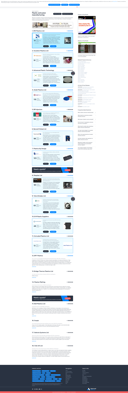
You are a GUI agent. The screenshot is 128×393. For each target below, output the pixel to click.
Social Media (68, 378)
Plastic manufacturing (82, 77)
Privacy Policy (115, 1)
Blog (83, 375)
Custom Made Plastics (82, 61)
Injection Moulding (81, 65)
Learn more (46, 46)
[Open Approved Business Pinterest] (36, 389)
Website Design (68, 375)
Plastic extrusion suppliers (82, 72)
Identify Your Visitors (69, 372)
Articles (67, 382)
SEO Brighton (84, 377)
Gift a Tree (67, 379)
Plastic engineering (81, 68)
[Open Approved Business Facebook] (32, 389)
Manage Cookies (64, 4)
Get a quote (68, 170)
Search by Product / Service (67, 13)
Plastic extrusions (81, 74)
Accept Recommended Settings (54, 4)
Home (67, 370)
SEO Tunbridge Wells (85, 382)
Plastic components (81, 67)
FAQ (66, 383)
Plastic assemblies (81, 66)
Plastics (79, 78)
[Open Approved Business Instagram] (34, 389)
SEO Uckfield (84, 383)
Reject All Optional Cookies (74, 4)
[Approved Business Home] (91, 389)
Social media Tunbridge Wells (87, 376)
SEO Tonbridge (84, 381)
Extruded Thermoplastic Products (84, 62)
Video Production (68, 377)
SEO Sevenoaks (84, 379)
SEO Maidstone (84, 378)
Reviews (67, 381)
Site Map (83, 370)
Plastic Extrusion (81, 71)
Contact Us (84, 373)
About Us (83, 371)
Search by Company (57, 13)
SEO (66, 373)
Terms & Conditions (85, 372)
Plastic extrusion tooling (82, 73)
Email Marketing (68, 376)
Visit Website (53, 46)
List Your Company (69, 371)
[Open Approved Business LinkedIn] (37, 389)
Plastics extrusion (81, 79)
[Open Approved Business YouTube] (39, 389)
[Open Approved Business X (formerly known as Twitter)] (41, 389)
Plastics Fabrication (81, 80)
